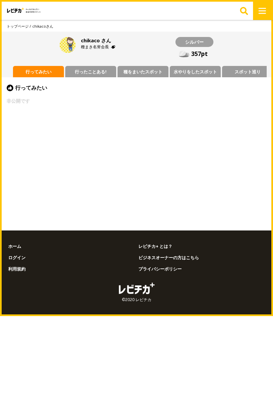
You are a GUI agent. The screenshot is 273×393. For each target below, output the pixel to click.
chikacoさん (42, 26)
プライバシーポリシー (160, 269)
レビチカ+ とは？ (155, 246)
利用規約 (17, 269)
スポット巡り (248, 72)
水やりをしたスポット (195, 72)
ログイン (17, 257)
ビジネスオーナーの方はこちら (168, 257)
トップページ (18, 26)
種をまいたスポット (143, 72)
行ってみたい (39, 72)
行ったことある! (91, 72)
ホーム (14, 246)
